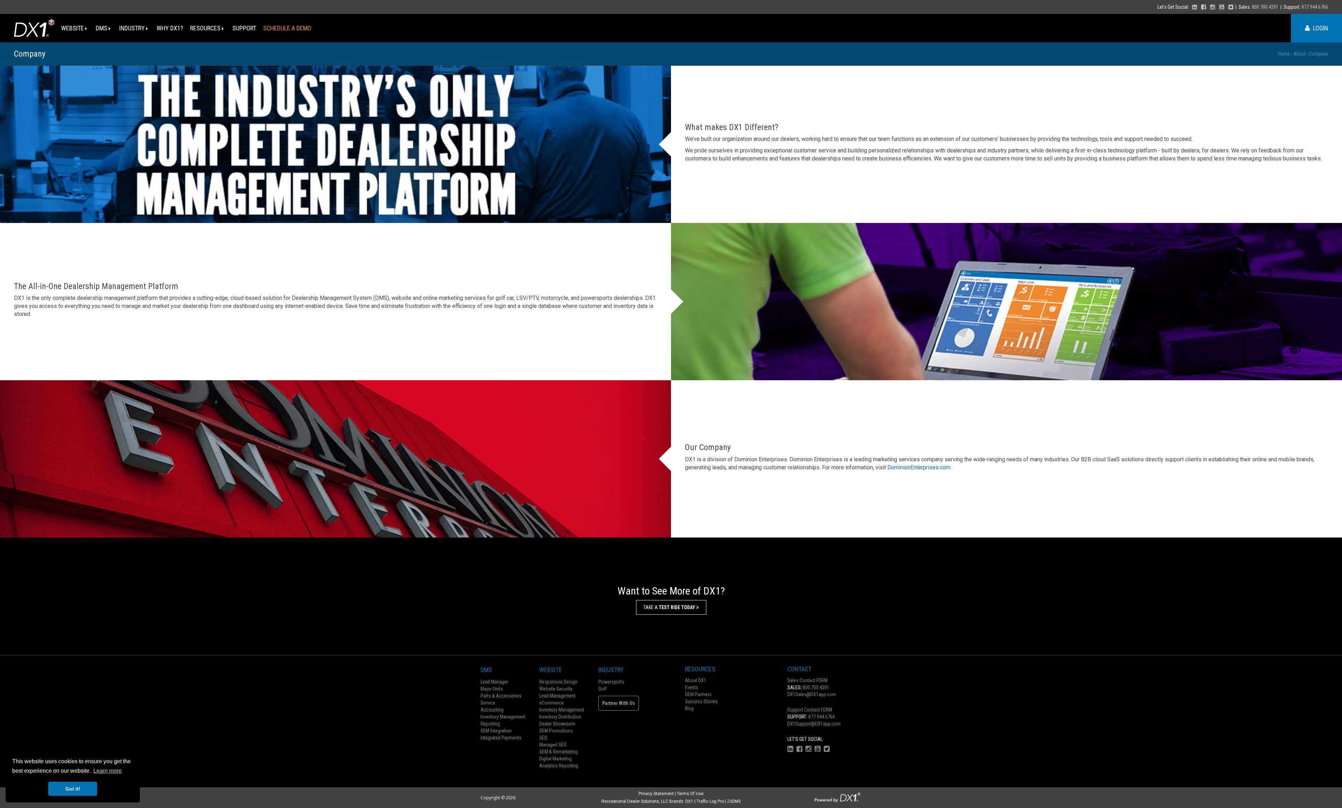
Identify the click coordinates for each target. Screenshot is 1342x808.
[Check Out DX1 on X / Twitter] (1230, 7)
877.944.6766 (1314, 7)
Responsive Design (558, 682)
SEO (543, 738)
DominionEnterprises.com (918, 467)
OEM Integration (496, 731)
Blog (689, 708)
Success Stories (701, 701)
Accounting (492, 710)
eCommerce (551, 703)
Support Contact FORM (809, 710)
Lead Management (557, 696)
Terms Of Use (690, 793)
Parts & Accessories (501, 696)
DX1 (689, 801)
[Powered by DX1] (837, 797)
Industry (132, 28)
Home (1284, 54)
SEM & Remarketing (558, 752)
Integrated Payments (501, 738)
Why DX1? (170, 28)
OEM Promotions (556, 731)
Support (244, 28)
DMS (102, 28)
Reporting (490, 724)
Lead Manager (494, 682)
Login (1320, 28)
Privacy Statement (656, 793)
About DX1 (695, 680)
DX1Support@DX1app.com (813, 724)
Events (691, 687)
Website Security (555, 689)
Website (73, 28)
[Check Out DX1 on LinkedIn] (1194, 7)
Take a (669, 607)
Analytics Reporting (558, 766)
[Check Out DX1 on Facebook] (1203, 7)
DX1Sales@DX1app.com (811, 694)
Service (488, 703)
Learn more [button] (107, 771)
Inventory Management (503, 717)
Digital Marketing (555, 759)
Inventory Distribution (560, 717)
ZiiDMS (734, 801)
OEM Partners (698, 694)
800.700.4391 (1265, 7)
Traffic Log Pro (710, 801)
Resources (206, 28)
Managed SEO (553, 745)
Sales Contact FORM (807, 680)
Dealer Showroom (557, 724)
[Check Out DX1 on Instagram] (1212, 7)
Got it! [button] (72, 789)
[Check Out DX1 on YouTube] (1221, 7)
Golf (602, 689)
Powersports (611, 682)
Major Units (492, 689)
